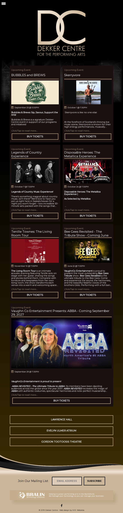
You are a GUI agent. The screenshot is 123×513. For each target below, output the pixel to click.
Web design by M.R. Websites (71, 510)
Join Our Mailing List (33, 481)
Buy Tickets (35, 136)
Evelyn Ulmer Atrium (61, 430)
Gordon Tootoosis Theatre (61, 441)
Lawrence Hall (61, 419)
